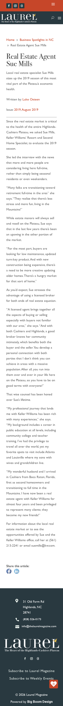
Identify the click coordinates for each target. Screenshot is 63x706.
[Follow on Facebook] (8, 5)
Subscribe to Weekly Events (31, 678)
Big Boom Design (40, 702)
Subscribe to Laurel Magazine (31, 670)
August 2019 (30, 109)
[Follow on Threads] (21, 5)
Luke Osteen (31, 99)
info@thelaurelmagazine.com (39, 626)
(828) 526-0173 (32, 619)
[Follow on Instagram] (15, 5)
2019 (17, 109)
